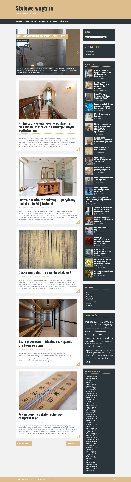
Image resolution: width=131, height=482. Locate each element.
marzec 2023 (90, 384)
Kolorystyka (88, 338)
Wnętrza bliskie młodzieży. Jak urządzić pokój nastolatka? (102, 251)
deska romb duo (47, 276)
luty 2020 (88, 455)
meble (49, 21)
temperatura (49, 422)
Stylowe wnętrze (34, 8)
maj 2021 (88, 426)
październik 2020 (91, 439)
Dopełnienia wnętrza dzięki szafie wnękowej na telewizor (103, 219)
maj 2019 (88, 460)
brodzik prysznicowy (91, 328)
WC (109, 353)
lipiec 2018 (89, 470)
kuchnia (34, 21)
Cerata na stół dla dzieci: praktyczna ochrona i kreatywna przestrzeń (103, 106)
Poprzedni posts (24, 444)
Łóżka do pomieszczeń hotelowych (102, 115)
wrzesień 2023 (90, 378)
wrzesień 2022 (90, 395)
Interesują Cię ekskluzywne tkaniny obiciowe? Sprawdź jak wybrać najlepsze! (102, 240)
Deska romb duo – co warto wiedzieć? (45, 272)
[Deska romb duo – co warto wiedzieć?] (48, 249)
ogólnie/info (63, 21)
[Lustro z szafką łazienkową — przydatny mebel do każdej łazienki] (48, 176)
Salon (98, 346)
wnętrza (42, 21)
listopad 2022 (90, 392)
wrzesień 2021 (90, 418)
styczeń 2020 (90, 457)
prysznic (90, 346)
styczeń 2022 (90, 411)
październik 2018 (91, 464)
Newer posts (72, 444)
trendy (26, 21)
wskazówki (100, 355)
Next (77, 52)
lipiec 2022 (89, 399)
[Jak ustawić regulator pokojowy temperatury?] (48, 391)
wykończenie (56, 276)
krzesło (102, 338)
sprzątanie (104, 347)
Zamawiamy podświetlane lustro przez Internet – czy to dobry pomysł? (103, 209)
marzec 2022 (90, 407)
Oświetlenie (94, 343)
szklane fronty (105, 350)
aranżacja (90, 321)
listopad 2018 (90, 462)
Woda (94, 355)
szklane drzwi (98, 350)
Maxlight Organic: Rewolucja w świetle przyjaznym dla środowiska (101, 85)
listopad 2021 (90, 415)
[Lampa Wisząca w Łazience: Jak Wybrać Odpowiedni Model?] (48, 51)
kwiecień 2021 (90, 428)
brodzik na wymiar (89, 325)
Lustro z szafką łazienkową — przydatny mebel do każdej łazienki (47, 201)
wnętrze (88, 355)
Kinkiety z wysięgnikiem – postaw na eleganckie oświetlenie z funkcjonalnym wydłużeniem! (46, 126)
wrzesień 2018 (90, 466)
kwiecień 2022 (90, 405)
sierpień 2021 (90, 420)
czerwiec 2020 (90, 447)
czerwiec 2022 (90, 401)
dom (110, 327)
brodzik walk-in (103, 328)
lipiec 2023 (89, 380)
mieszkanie (99, 341)
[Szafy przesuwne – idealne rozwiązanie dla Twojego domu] (48, 318)
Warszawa (105, 353)
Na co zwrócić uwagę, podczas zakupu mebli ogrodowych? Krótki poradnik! (98, 199)
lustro (46, 207)
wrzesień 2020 (90, 441)
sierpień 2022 (90, 397)
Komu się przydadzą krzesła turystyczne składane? (101, 189)
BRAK (87, 294)
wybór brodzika (108, 355)
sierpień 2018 (90, 468)
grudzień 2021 (90, 413)
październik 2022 (91, 394)
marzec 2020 (90, 453)
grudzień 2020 (90, 436)
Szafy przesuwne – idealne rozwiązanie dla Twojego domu (45, 343)
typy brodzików (98, 353)
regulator (43, 422)
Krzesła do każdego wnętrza (101, 228)
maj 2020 (88, 449)
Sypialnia (89, 350)
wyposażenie (95, 359)
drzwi (93, 331)
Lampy (86, 341)
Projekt (101, 343)
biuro (55, 21)
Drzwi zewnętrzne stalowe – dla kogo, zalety (103, 178)
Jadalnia (109, 331)
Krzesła (96, 338)
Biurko (97, 322)
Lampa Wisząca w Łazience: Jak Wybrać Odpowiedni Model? (42, 36)
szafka (50, 207)
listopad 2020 (90, 438)
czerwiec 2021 (90, 424)
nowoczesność (108, 341)
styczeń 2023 (90, 388)
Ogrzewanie (88, 343)
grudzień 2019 (90, 459)
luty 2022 (88, 409)
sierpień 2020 (90, 443)
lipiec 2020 (89, 445)
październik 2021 (91, 416)
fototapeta (103, 331)
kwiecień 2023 (90, 382)
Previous (19, 52)
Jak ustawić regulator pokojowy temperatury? (41, 415)
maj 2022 (88, 403)
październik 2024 (91, 376)
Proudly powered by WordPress (25, 479)
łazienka (19, 21)
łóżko (87, 361)
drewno (87, 331)
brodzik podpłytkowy (103, 324)
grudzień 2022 (90, 390)
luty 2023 (88, 386)
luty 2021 (88, 432)
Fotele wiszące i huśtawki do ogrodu (103, 272)
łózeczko (110, 359)
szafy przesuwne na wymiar (45, 349)
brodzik (108, 321)
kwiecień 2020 (90, 451)
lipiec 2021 (89, 422)
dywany (98, 331)
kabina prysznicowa (96, 334)
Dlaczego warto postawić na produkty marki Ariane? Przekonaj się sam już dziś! (103, 262)
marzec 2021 (90, 430)
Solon (43, 479)
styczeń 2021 (90, 434)
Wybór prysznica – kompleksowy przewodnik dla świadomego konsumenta (103, 73)
